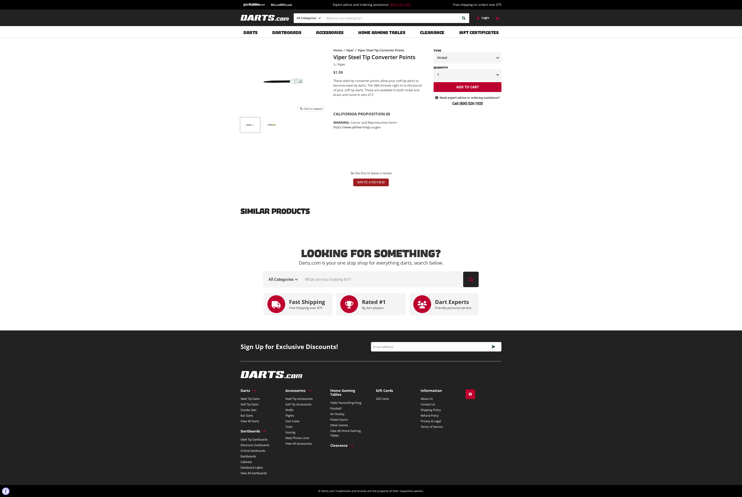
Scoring (290, 432)
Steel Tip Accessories (299, 399)
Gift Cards (382, 399)
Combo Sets (248, 410)
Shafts (289, 410)
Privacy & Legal (431, 421)
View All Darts (250, 421)
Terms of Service (432, 427)
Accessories (330, 31)
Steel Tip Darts (250, 399)
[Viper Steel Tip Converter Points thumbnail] (250, 125)
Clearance (432, 31)
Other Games (339, 425)
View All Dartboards (254, 473)
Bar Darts (247, 415)
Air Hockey (337, 414)
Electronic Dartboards (255, 445)
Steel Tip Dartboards (254, 439)
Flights (289, 415)
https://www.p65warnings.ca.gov (357, 127)
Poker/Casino (339, 419)
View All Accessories (298, 443)
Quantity (441, 67)
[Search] (464, 18)
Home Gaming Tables (381, 31)
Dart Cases (292, 421)
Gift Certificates (479, 31)
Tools (289, 427)
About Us (427, 399)
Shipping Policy (431, 410)
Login (485, 17)
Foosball (335, 408)
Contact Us (428, 404)
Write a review (371, 182)
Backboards (248, 456)
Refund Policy (430, 415)
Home (337, 50)
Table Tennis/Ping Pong (345, 403)
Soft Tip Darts (250, 404)
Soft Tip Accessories (298, 404)
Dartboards (286, 31)
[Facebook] (470, 394)
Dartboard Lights (252, 467)
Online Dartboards (253, 451)
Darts (250, 31)
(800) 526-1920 (400, 5)
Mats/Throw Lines (297, 438)
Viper (350, 50)
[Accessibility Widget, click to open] (6, 491)
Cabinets (246, 462)
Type (437, 50)
